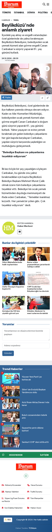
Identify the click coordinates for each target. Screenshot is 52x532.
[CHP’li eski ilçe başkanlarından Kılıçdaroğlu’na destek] (38, 278)
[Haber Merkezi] (8, 228)
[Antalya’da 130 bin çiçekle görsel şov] (13, 302)
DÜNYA (31, 12)
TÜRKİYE (6, 12)
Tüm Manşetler (36, 498)
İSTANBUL (19, 12)
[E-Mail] (19, 232)
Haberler (6, 20)
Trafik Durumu (36, 492)
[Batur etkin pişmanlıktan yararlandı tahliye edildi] (38, 254)
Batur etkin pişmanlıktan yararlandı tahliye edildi (38, 264)
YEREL (16, 20)
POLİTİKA (43, 12)
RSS (9, 520)
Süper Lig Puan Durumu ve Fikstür (13, 499)
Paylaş (8, 97)
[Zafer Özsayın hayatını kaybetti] (13, 278)
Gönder (8, 353)
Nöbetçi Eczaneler (13, 485)
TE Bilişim (32, 528)
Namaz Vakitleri (12, 492)
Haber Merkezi (25, 226)
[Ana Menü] (48, 4)
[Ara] (44, 4)
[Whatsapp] (26, 476)
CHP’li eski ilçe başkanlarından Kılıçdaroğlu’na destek (38, 289)
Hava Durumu (36, 485)
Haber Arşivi (36, 508)
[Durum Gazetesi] (12, 5)
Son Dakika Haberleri (14, 508)
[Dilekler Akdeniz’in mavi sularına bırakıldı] (38, 302)
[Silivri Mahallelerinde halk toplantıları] (13, 254)
